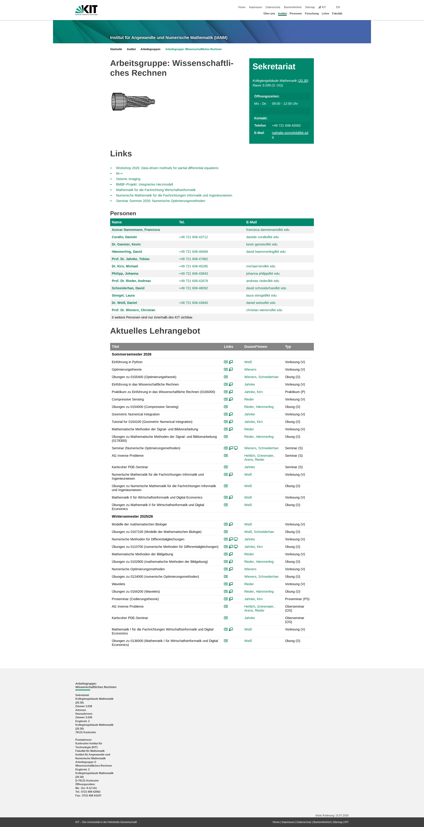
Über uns (269, 13)
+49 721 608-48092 (193, 288)
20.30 (303, 80)
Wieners (250, 369)
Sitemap (310, 7)
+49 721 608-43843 (193, 273)
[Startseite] (347, 13)
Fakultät (337, 13)
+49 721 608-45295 (193, 266)
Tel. (182, 222)
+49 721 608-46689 (193, 251)
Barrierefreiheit (292, 7)
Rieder (249, 399)
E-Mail (251, 222)
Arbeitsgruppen (150, 49)
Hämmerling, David (127, 251)
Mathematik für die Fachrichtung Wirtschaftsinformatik (156, 190)
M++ (119, 173)
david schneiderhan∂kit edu (266, 288)
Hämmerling (265, 407)
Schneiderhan (268, 377)
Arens (248, 459)
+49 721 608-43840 (193, 303)
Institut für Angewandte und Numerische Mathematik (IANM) (168, 37)
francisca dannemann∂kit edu (267, 230)
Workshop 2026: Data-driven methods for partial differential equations (167, 168)
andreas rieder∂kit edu (262, 281)
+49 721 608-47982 (193, 259)
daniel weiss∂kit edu (260, 303)
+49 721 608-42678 (193, 281)
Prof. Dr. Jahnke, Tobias (131, 259)
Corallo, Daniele (124, 237)
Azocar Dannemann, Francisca (136, 230)
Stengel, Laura (123, 295)
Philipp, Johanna (125, 273)
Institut (282, 13)
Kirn (260, 392)
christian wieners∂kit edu (264, 310)
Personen (296, 13)
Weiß (248, 362)
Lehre (325, 13)
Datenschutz (273, 7)
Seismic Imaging (128, 179)
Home (241, 7)
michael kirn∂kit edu (260, 266)
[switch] (347, 7)
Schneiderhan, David (128, 288)
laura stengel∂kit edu (261, 295)
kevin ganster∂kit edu (261, 244)
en (338, 7)
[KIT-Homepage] (86, 10)
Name (117, 222)
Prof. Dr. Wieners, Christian (133, 310)
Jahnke (249, 384)
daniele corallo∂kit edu (262, 237)
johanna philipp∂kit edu (263, 273)
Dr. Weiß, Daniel (124, 303)
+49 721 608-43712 (193, 237)
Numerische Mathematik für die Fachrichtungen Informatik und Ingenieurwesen (174, 195)
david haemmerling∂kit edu (266, 251)
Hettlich (249, 455)
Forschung (312, 13)
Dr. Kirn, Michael (125, 266)
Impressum (255, 7)
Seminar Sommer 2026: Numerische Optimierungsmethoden (160, 201)
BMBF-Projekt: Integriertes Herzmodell (144, 184)
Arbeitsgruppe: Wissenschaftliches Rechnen (193, 49)
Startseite (116, 49)
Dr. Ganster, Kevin (126, 244)
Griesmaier (265, 455)
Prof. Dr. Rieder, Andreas (131, 281)
